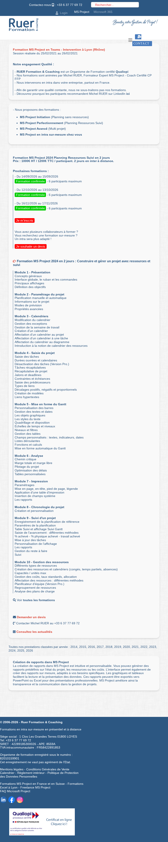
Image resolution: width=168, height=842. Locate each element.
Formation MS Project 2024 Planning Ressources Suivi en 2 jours (61, 157)
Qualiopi (122, 71)
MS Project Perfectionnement (41, 123)
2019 (117, 647)
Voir (35, 600)
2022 (143, 647)
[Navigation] (130, 40)
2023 (152, 647)
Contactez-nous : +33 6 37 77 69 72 (55, 5)
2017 (100, 647)
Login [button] (64, 13)
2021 (135, 647)
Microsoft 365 (103, 12)
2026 (29, 650)
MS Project (81, 12)
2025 (20, 650)
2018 (108, 647)
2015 (82, 647)
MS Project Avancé (33, 128)
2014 (73, 647)
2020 (126, 647)
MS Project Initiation (35, 117)
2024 (12, 650)
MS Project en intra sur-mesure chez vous (51, 134)
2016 (91, 647)
